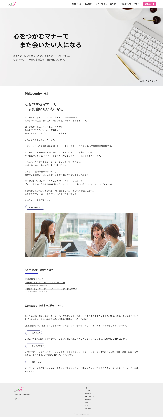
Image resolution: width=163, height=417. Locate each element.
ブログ (136, 4)
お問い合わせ (149, 4)
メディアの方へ (101, 4)
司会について (126, 4)
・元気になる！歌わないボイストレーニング (45, 282)
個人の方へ (114, 4)
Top (86, 388)
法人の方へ (88, 4)
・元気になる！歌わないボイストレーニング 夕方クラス (51, 288)
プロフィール (76, 4)
